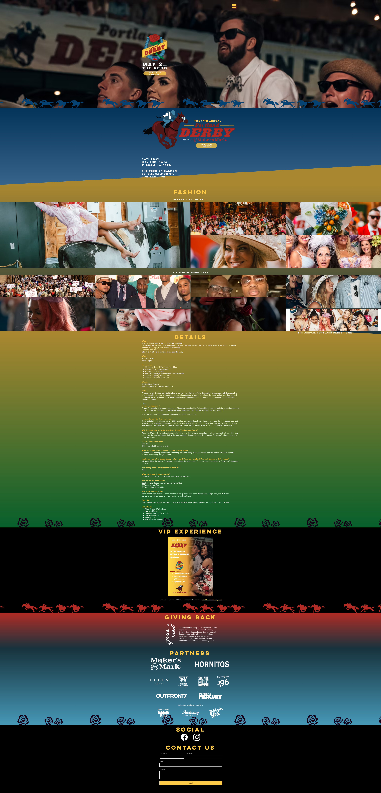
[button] (234, 6)
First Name (163, 753)
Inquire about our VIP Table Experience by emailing (181, 600)
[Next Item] (377, 235)
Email (161, 761)
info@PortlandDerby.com (212, 600)
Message (162, 769)
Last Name (189, 753)
